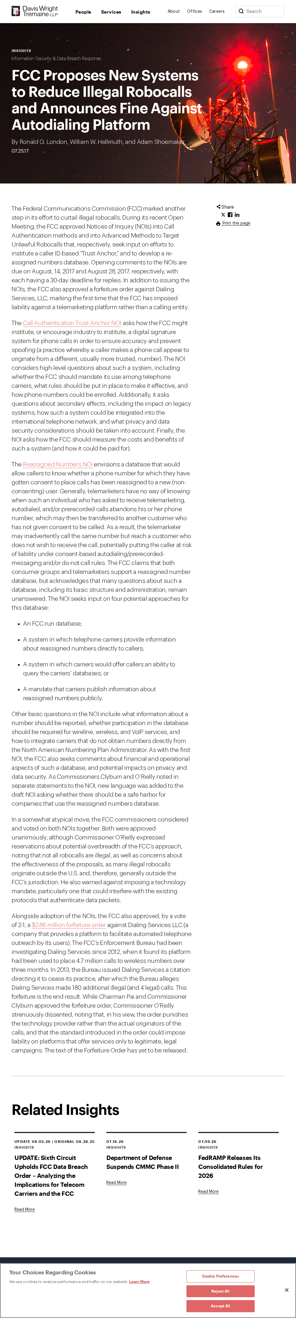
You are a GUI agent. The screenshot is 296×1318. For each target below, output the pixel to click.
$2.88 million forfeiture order (69, 925)
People (83, 11)
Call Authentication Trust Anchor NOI (72, 323)
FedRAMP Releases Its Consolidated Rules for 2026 (230, 1166)
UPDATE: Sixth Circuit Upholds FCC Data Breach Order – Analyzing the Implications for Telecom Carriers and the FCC (51, 1175)
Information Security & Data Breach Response (56, 58)
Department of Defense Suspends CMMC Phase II (142, 1162)
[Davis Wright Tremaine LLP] (35, 11)
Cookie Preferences (220, 1276)
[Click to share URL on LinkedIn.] (237, 215)
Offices (194, 12)
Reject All (220, 1291)
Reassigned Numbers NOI (57, 464)
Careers (217, 12)
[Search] (241, 11)
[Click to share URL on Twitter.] (223, 215)
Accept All (220, 1306)
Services (111, 11)
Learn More (139, 1281)
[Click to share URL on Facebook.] (230, 215)
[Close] (286, 1290)
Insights (140, 11)
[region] (148, 1290)
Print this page (235, 223)
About (174, 12)
